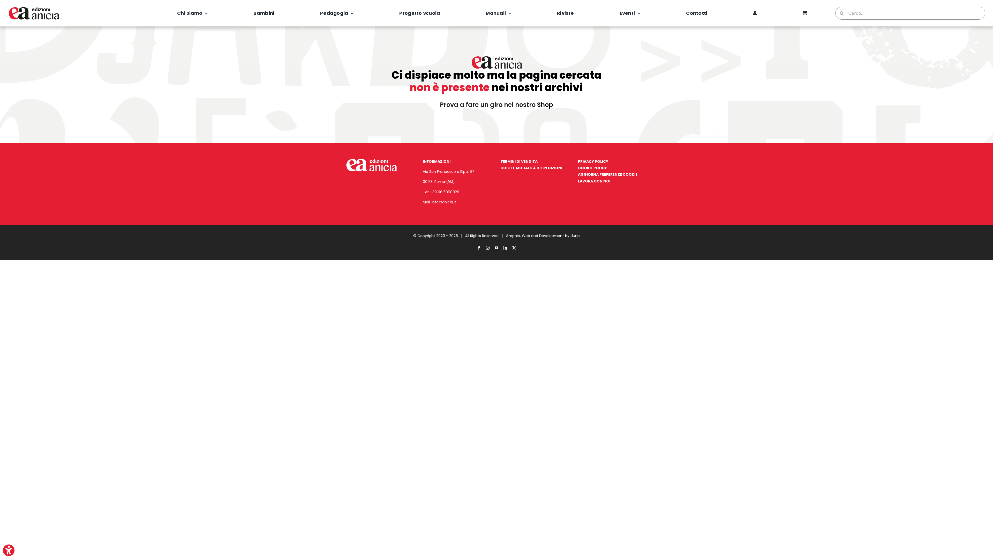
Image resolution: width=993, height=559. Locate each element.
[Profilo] (755, 13)
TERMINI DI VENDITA (519, 161)
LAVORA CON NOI (594, 181)
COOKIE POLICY (592, 168)
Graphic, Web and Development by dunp (543, 235)
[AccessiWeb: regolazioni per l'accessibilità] (9, 550)
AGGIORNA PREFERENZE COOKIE (607, 174)
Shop (545, 104)
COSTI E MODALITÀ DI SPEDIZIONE (531, 168)
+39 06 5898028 (444, 192)
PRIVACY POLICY (593, 161)
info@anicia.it (444, 202)
